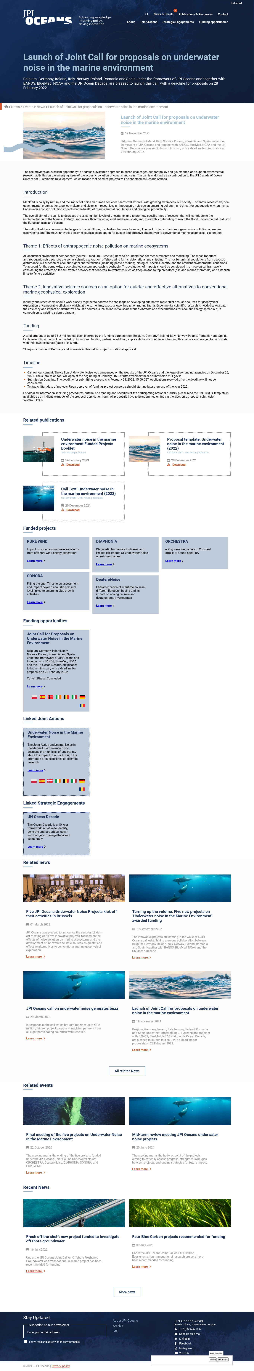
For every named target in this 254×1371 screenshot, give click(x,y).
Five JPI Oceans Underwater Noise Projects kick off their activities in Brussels (71, 913)
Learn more (35, 561)
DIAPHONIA (106, 541)
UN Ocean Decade (43, 817)
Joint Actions (148, 22)
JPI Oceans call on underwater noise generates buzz (72, 1008)
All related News (127, 1071)
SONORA (35, 576)
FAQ (115, 1331)
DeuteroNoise (108, 579)
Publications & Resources (196, 14)
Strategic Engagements (178, 22)
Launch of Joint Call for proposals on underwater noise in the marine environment (175, 1010)
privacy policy (72, 1341)
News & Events (164, 13)
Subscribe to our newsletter (49, 1325)
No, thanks (223, 1360)
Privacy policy (61, 1366)
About (131, 22)
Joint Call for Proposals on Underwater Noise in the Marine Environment (54, 638)
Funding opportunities (213, 22)
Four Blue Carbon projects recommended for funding (178, 1236)
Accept (213, 1360)
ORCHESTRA (176, 541)
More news (127, 1292)
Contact (223, 14)
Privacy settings (216, 1353)
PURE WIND (37, 541)
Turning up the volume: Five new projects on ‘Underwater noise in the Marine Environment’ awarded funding (172, 916)
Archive (118, 1326)
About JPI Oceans (125, 1320)
